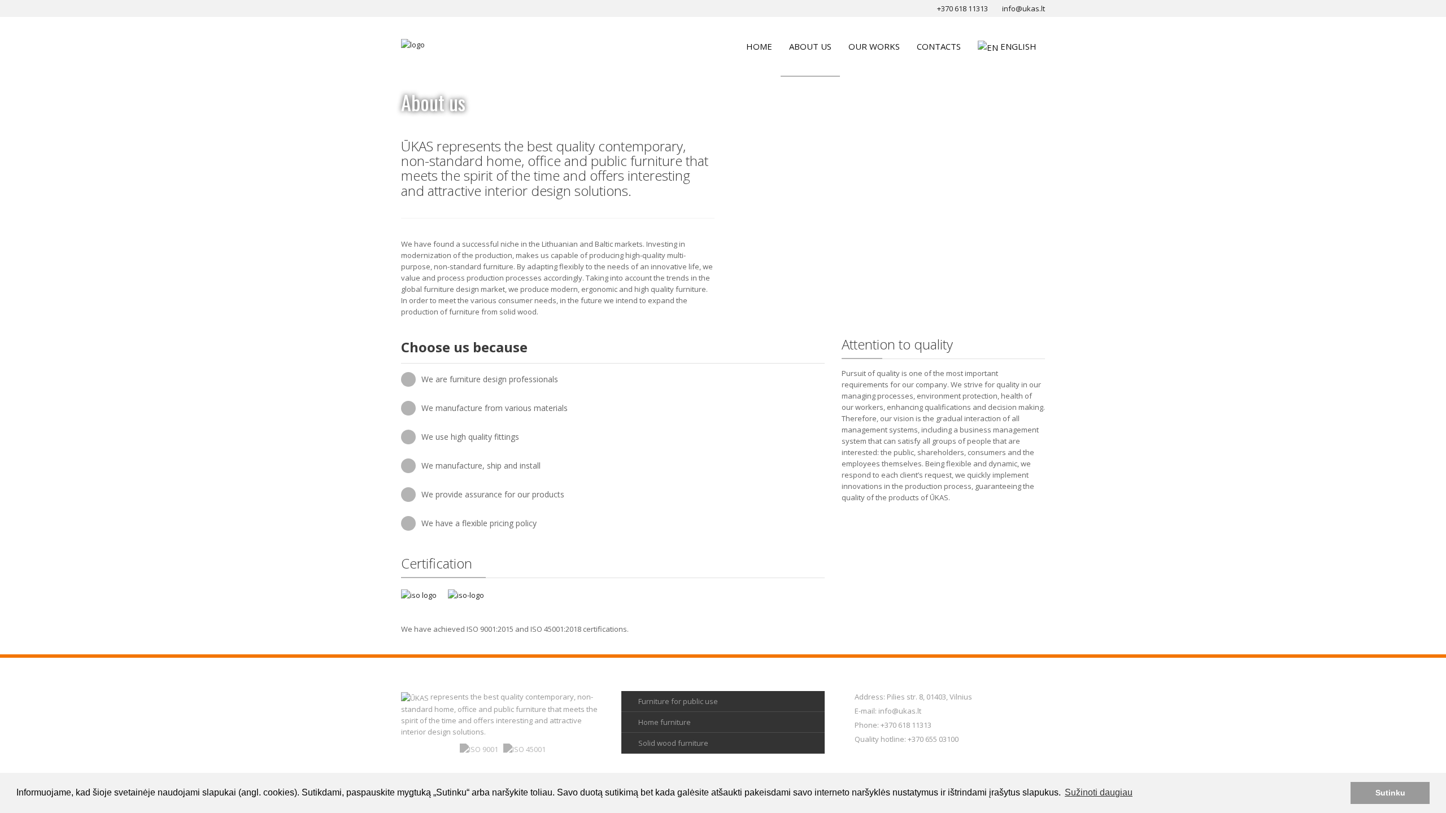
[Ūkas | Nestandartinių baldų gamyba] (413, 44)
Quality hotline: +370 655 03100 (907, 739)
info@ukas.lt (899, 711)
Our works (874, 46)
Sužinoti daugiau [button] (1099, 792)
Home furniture (664, 722)
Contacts (939, 46)
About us (810, 46)
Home (759, 46)
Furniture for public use (678, 701)
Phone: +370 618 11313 (893, 725)
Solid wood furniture (673, 743)
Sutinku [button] (1390, 792)
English (1018, 46)
